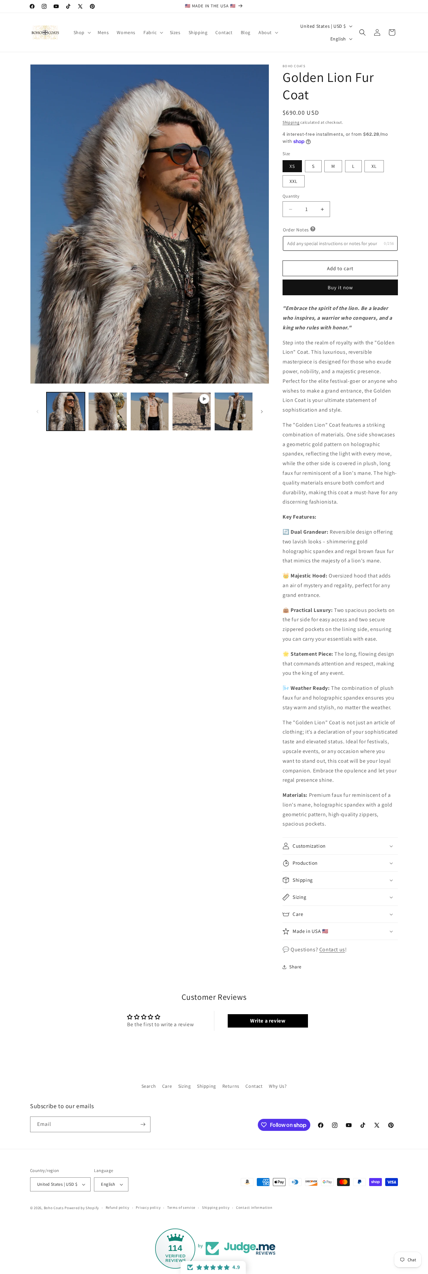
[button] (82, 32)
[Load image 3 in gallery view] (149, 411)
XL (374, 166)
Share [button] (295, 967)
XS (292, 166)
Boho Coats (54, 1207)
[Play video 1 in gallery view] (191, 411)
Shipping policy (216, 1207)
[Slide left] (37, 411)
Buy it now (340, 287)
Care (167, 1086)
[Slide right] (261, 411)
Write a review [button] (267, 1020)
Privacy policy (148, 1207)
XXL (294, 181)
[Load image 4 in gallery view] (233, 411)
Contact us (332, 949)
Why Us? (278, 1086)
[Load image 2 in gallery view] (107, 411)
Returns (230, 1086)
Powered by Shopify (82, 1207)
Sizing (184, 1086)
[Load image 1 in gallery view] (65, 411)
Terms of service (181, 1207)
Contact (253, 1086)
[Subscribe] (142, 1124)
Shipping (291, 122)
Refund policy (117, 1207)
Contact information (254, 1207)
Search (148, 1086)
